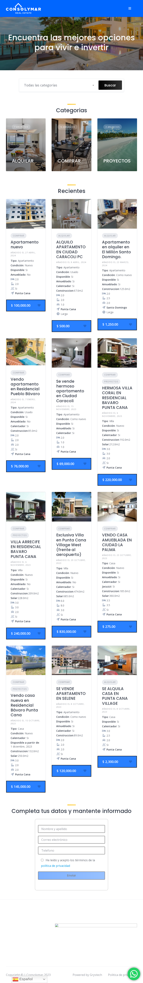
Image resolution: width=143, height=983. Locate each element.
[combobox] (58, 85)
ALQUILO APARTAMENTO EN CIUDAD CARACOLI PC (71, 249)
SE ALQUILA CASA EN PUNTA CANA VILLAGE (115, 696)
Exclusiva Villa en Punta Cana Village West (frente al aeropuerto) (71, 544)
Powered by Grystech (87, 975)
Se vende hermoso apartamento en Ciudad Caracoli (70, 391)
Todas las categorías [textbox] (40, 85)
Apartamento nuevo (25, 244)
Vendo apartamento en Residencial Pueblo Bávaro (25, 387)
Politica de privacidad (122, 975)
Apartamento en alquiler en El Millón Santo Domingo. (116, 249)
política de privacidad (55, 866)
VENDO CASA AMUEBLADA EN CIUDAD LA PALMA (117, 542)
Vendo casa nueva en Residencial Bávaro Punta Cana (24, 705)
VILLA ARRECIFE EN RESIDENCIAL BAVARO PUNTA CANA (26, 549)
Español (25, 979)
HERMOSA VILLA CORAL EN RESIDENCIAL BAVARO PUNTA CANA (117, 397)
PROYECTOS (117, 161)
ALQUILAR (23, 161)
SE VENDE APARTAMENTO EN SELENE (71, 693)
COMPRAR (69, 161)
